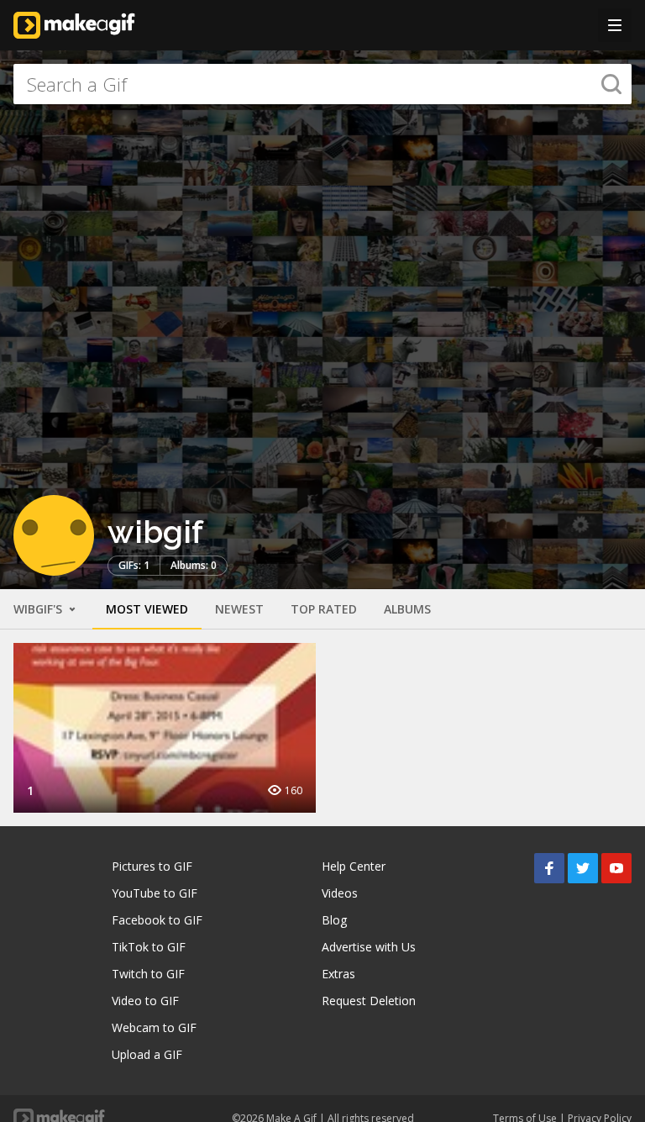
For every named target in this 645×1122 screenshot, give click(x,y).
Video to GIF (145, 1001)
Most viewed (147, 609)
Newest (239, 609)
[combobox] (322, 84)
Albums (407, 609)
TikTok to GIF (149, 947)
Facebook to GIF (157, 920)
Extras (338, 974)
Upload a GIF (147, 1054)
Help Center (353, 866)
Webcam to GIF (154, 1027)
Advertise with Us (369, 947)
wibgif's (39, 609)
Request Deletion (369, 1001)
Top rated (324, 609)
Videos (340, 893)
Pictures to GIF (152, 866)
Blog (334, 920)
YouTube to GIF (154, 893)
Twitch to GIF (148, 974)
